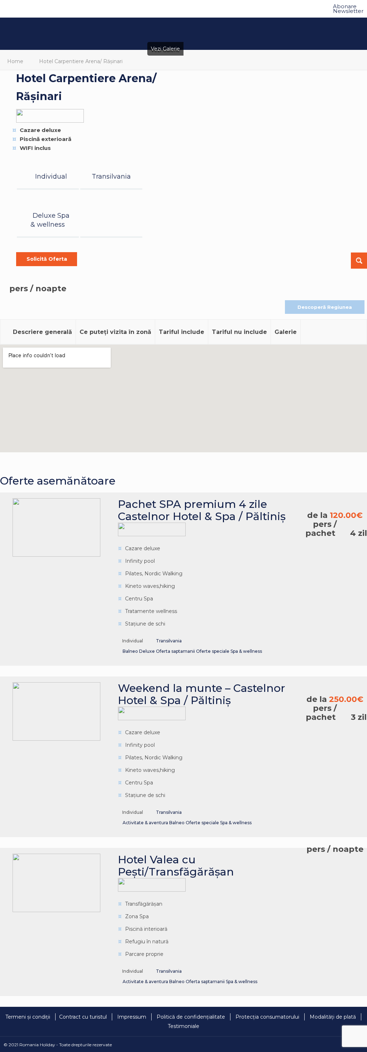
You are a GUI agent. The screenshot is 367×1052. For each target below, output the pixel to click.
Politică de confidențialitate (191, 1017)
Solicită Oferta (47, 259)
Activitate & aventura (146, 822)
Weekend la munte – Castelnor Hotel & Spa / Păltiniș (201, 694)
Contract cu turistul (83, 1017)
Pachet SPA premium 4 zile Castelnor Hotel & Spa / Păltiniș (202, 510)
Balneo (131, 651)
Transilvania (111, 176)
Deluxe (45, 216)
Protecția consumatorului (267, 1017)
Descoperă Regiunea (324, 307)
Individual (51, 176)
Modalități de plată (333, 1017)
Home (15, 61)
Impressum (131, 1017)
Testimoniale (183, 1026)
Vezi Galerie (165, 49)
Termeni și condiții (27, 1017)
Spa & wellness (246, 651)
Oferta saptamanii (176, 651)
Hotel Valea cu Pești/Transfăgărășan (176, 865)
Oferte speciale (213, 651)
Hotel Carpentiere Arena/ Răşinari (81, 61)
